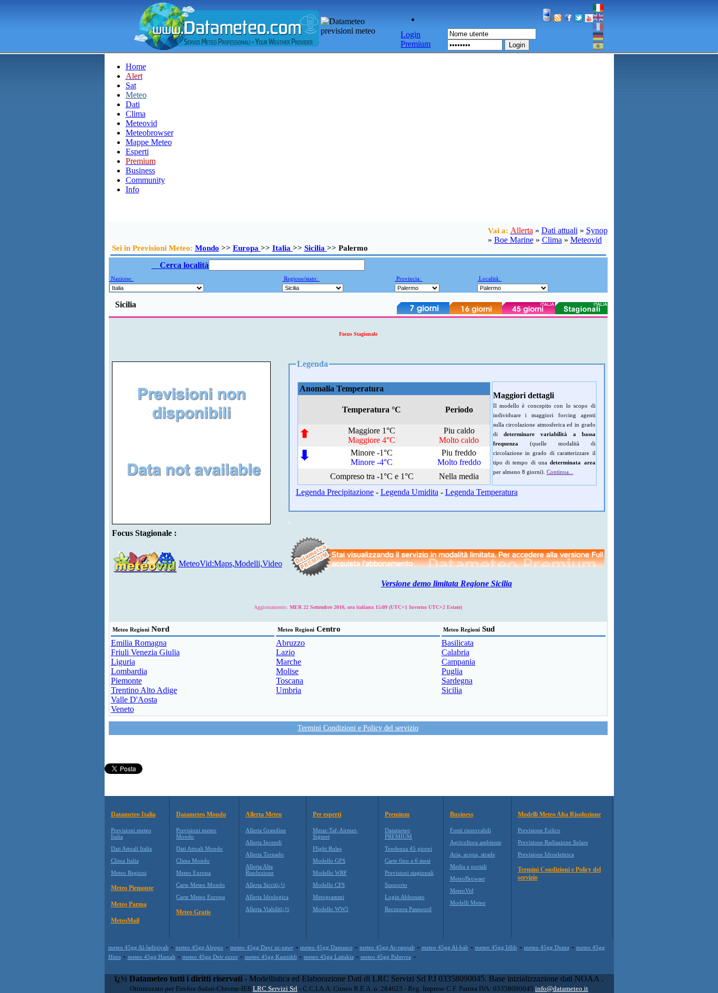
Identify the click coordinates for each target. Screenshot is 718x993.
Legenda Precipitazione (335, 492)
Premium (397, 814)
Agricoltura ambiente (475, 842)
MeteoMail (125, 920)
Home (136, 66)
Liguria (123, 661)
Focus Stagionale (358, 334)
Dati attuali (559, 230)
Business (140, 170)
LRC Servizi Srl (275, 988)
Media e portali (468, 866)
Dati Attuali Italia (131, 848)
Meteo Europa (193, 873)
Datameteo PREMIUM (398, 833)
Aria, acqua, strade (472, 854)
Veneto (122, 709)
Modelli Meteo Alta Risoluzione (559, 814)
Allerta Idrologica (267, 897)
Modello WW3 (330, 909)
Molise (287, 671)
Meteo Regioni (129, 873)
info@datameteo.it (561, 988)
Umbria (288, 690)
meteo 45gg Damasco (326, 947)
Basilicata (458, 642)
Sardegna (457, 680)
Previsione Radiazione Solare (553, 842)
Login (517, 45)
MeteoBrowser (467, 878)
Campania (458, 661)
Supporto (396, 885)
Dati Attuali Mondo (199, 848)
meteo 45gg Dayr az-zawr (261, 947)
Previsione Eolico (539, 830)
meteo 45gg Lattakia (329, 957)
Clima (136, 113)
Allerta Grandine (265, 830)
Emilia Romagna (139, 642)
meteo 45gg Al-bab (445, 947)
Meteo (136, 94)
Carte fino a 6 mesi (407, 860)
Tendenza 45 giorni (408, 848)
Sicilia (315, 248)
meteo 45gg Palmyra (386, 957)
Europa (247, 248)
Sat (131, 85)
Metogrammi (328, 897)
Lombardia (129, 671)
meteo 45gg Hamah (152, 957)
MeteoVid (462, 890)
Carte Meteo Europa (200, 897)
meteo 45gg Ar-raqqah (387, 947)
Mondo (207, 248)
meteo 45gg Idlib (496, 947)
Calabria (455, 652)
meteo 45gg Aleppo (199, 947)
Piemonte (126, 680)
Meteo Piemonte (132, 888)
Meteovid (141, 123)
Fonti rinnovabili (470, 830)
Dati (133, 104)
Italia (282, 248)
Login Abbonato (405, 897)
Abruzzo (290, 642)
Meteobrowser (149, 132)
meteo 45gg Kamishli (271, 957)
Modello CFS (329, 885)
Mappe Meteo (149, 142)
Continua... (560, 472)
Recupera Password (408, 909)
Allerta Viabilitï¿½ (267, 909)
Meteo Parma (129, 904)
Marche (288, 661)
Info (132, 189)
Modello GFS (329, 860)
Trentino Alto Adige (144, 690)
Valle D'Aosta (134, 699)
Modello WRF (330, 873)
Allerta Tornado (264, 854)
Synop (597, 230)
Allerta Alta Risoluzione (259, 869)
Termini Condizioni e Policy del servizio (358, 728)
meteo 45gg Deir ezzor (210, 957)
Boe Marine (514, 239)
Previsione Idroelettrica (546, 854)
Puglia (452, 671)
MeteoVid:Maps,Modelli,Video (230, 563)
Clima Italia (125, 860)
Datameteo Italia (133, 814)
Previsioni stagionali (409, 873)
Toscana (289, 680)
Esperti (137, 151)
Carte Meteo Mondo (200, 885)
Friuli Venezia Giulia (145, 652)
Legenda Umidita (409, 492)
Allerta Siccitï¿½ (265, 885)
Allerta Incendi (263, 842)
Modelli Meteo (468, 902)
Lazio (285, 652)
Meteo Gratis (193, 912)
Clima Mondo (193, 860)
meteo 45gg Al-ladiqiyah (138, 947)
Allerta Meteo (263, 814)
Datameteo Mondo (201, 814)
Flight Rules (327, 848)
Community (145, 179)
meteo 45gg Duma (546, 947)
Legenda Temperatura (481, 492)
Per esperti (327, 814)
